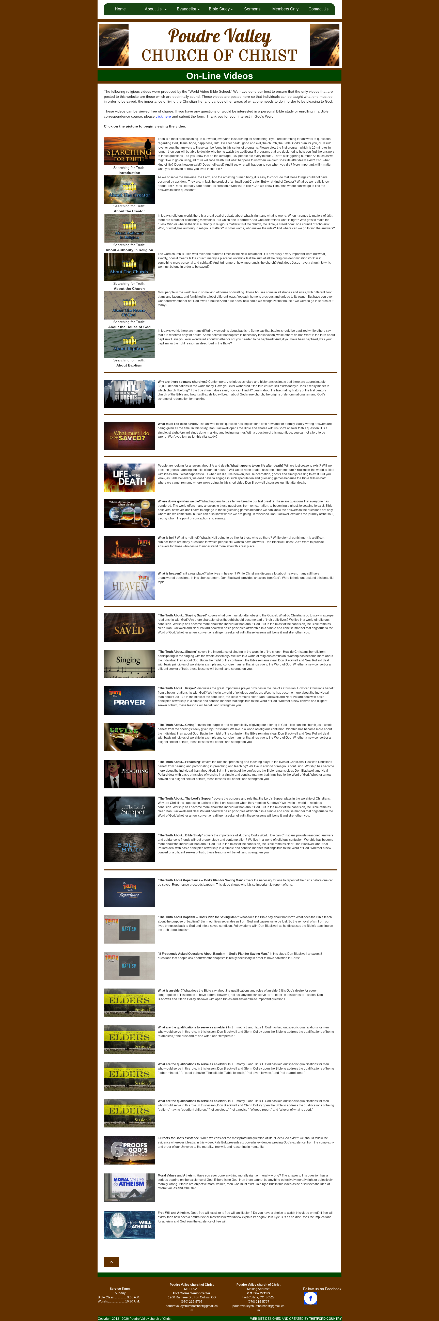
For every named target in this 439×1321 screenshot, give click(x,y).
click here (163, 116)
